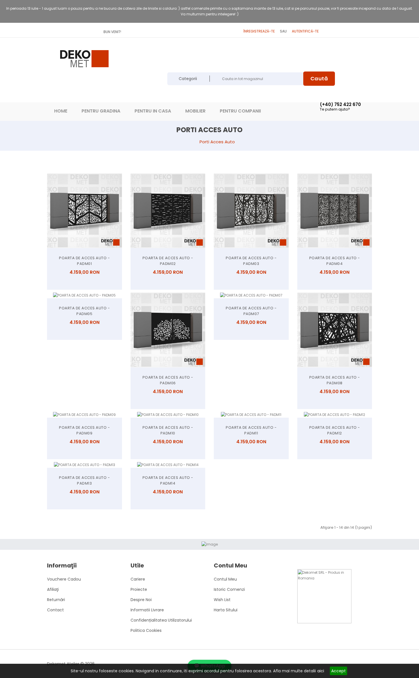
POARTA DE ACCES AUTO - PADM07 (251, 310)
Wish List (222, 600)
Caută (319, 78)
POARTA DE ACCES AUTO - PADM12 (334, 430)
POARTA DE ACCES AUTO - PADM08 (334, 380)
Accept (338, 671)
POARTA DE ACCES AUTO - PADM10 (168, 430)
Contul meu (225, 579)
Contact (55, 610)
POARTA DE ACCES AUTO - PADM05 (84, 310)
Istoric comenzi (229, 589)
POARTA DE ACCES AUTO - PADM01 (84, 260)
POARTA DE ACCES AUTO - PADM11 (251, 430)
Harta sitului (225, 610)
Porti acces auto (217, 142)
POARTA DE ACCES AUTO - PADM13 (84, 480)
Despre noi (141, 600)
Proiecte (139, 589)
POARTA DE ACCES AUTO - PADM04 (334, 260)
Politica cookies (146, 630)
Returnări (56, 600)
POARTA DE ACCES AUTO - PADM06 (168, 380)
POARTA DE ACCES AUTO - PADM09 (84, 430)
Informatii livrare (147, 610)
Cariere (138, 579)
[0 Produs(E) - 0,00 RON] (244, 58)
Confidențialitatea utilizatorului (161, 620)
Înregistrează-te (259, 31)
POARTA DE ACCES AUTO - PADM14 (168, 480)
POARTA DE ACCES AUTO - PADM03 (251, 260)
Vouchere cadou (64, 579)
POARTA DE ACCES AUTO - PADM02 (168, 260)
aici (320, 671)
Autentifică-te (305, 31)
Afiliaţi (53, 589)
